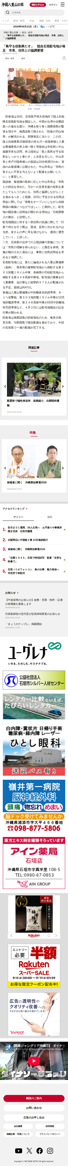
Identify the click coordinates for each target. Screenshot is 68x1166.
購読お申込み (38, 4)
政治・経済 (19, 20)
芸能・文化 (44, 20)
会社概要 (18, 1126)
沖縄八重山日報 (10, 32)
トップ (5, 20)
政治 (23, 58)
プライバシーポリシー (49, 1134)
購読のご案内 (34, 1098)
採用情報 (50, 1126)
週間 (49, 517)
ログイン (53, 4)
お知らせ (10, 592)
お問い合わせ (34, 1107)
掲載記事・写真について (18, 1134)
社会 (32, 20)
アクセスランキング (14, 508)
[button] (5, 386)
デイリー (18, 517)
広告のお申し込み (34, 1117)
